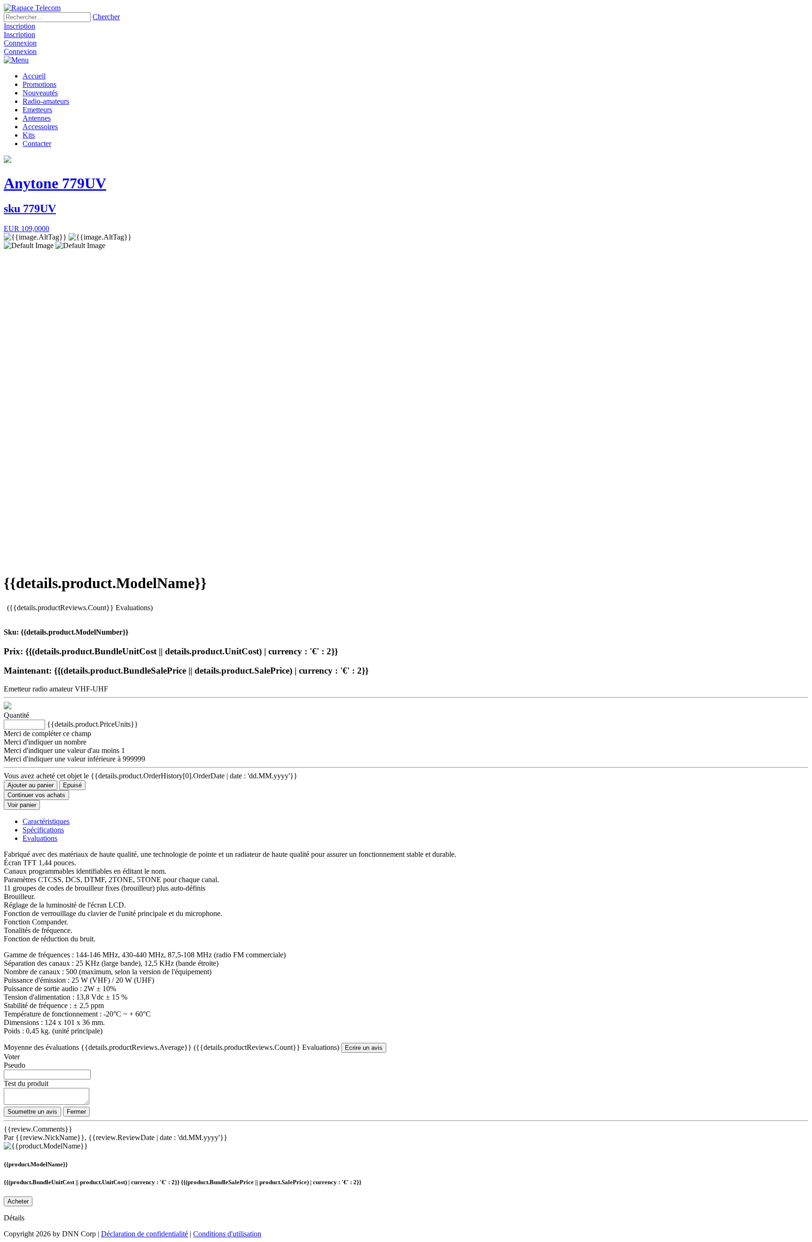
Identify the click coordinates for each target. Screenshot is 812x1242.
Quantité (16, 715)
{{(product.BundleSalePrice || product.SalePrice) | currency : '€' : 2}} (271, 1182)
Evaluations (40, 838)
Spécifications (43, 830)
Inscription (19, 26)
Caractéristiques (46, 821)
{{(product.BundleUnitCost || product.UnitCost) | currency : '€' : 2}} (92, 1182)
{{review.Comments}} (38, 1129)
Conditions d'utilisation (227, 1234)
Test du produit (26, 1083)
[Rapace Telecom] (32, 8)
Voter (12, 1057)
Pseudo (14, 1065)
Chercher (106, 17)
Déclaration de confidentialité (144, 1234)
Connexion (20, 43)
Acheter (18, 1201)
